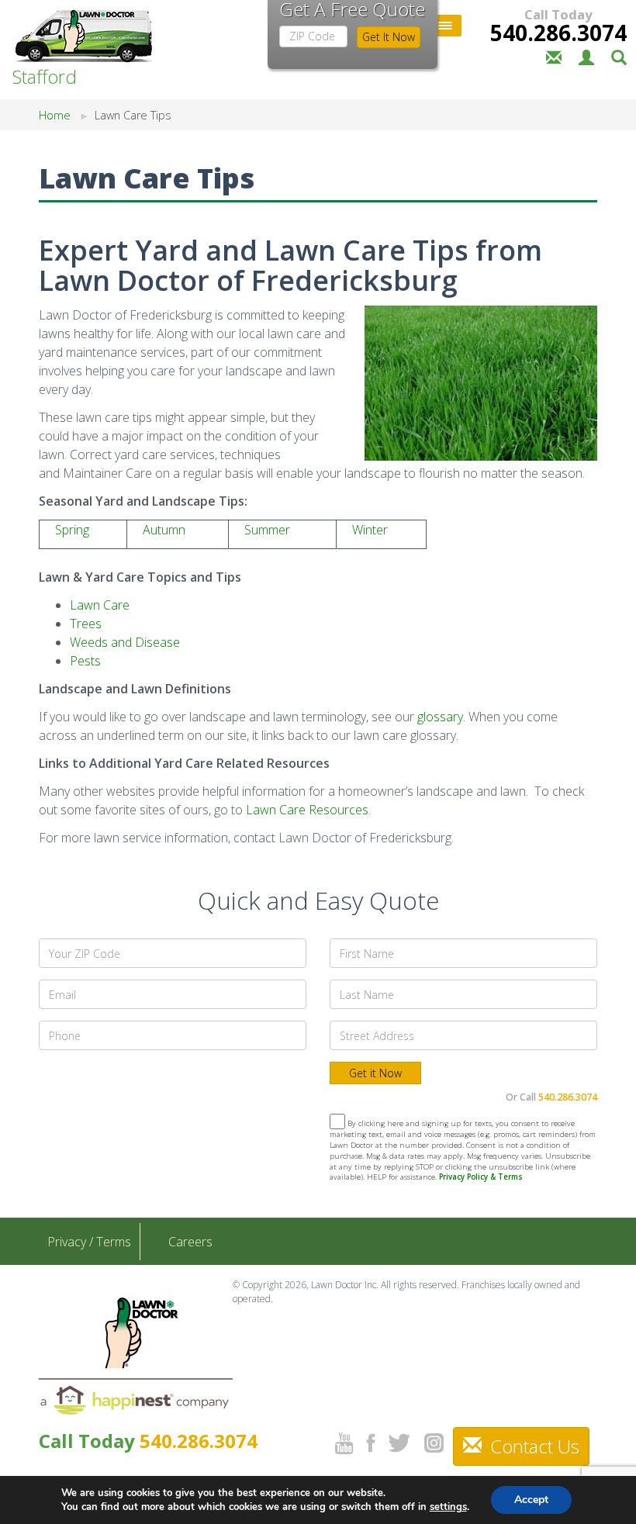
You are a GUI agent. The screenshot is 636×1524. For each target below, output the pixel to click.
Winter (370, 529)
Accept (531, 1499)
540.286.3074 (558, 32)
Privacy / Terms (89, 1241)
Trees (86, 623)
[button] (619, 56)
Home (55, 115)
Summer (267, 529)
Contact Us (532, 1446)
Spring (72, 529)
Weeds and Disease (125, 642)
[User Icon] (586, 56)
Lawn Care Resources (307, 809)
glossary (440, 716)
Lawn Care (100, 604)
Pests (85, 660)
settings (448, 1507)
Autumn (164, 529)
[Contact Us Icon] (553, 56)
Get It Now (388, 36)
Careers (190, 1241)
